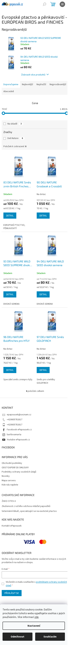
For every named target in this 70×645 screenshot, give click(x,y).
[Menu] (62, 4)
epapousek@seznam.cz (19, 414)
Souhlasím (50, 637)
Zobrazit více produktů (33, 74)
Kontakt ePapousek (12, 526)
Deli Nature (15, 138)
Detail (10, 215)
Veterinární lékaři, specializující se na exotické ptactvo (29, 511)
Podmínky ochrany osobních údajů (19, 472)
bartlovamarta (14, 434)
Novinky (6, 476)
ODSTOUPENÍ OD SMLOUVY (15, 467)
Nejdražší (41, 84)
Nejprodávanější (58, 84)
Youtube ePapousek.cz (18, 439)
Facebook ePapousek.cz (19, 429)
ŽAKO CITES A (9, 501)
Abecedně (8, 91)
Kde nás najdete (10, 484)
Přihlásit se (11, 593)
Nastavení (34, 626)
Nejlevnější (27, 84)
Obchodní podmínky (12, 463)
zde (36, 617)
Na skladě (14, 123)
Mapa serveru (9, 480)
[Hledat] (44, 4)
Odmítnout (17, 637)
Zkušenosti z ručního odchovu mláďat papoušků (26, 506)
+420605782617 (14, 419)
